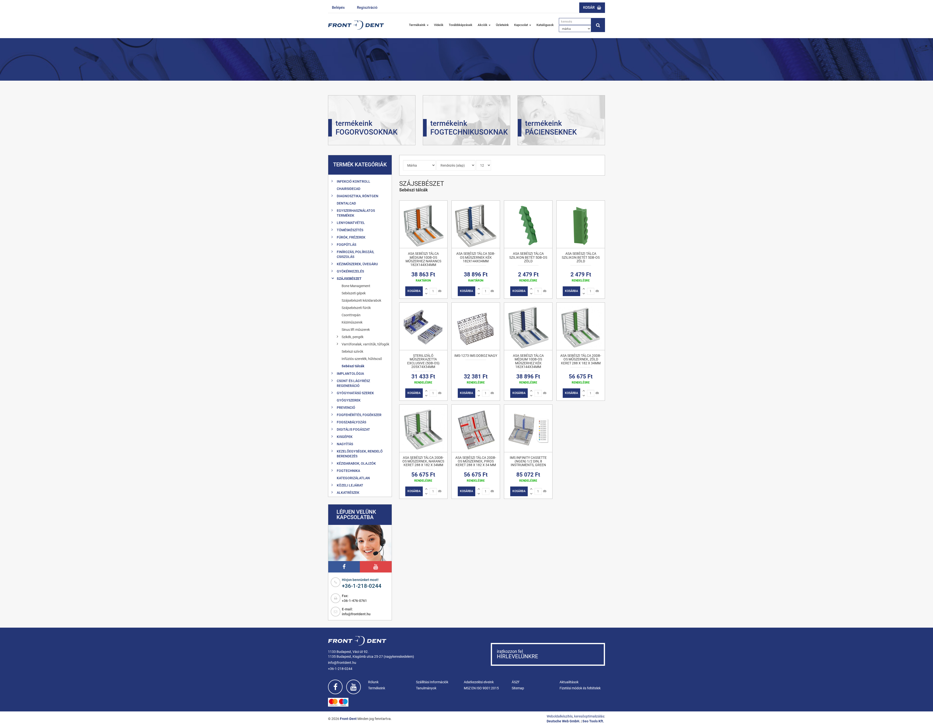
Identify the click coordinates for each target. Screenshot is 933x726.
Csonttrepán (351, 315)
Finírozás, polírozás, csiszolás (355, 254)
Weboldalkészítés (560, 716)
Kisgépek (345, 437)
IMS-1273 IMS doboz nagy (475, 356)
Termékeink (417, 25)
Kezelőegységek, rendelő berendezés (360, 453)
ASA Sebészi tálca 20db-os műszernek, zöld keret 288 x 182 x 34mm (580, 359)
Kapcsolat (521, 25)
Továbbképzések (460, 25)
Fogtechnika (348, 471)
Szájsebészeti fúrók (356, 308)
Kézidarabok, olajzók (356, 463)
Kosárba (414, 291)
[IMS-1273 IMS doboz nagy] (476, 326)
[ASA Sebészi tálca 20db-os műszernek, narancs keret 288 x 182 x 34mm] (423, 428)
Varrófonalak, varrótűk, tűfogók (365, 344)
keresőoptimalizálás (589, 716)
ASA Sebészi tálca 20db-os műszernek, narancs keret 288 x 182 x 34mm (423, 461)
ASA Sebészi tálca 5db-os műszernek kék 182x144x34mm (475, 257)
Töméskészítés (350, 230)
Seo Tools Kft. (593, 721)
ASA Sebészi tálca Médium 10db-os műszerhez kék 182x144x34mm (528, 361)
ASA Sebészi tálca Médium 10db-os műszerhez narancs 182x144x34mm (423, 259)
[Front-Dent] (356, 25)
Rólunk (373, 682)
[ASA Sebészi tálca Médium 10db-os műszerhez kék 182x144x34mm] (528, 326)
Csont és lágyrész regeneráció (353, 383)
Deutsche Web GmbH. (563, 721)
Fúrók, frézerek (351, 237)
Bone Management (356, 286)
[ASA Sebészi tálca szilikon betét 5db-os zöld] (528, 224)
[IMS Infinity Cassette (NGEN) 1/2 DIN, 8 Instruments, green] (528, 428)
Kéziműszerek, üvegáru (357, 264)
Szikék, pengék (352, 337)
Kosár (589, 7)
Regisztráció (367, 7)
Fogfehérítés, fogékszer (359, 415)
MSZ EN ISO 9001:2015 (481, 688)
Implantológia (350, 374)
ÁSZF (516, 682)
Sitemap (518, 688)
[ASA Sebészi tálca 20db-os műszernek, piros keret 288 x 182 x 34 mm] (476, 428)
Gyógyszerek (349, 400)
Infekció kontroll (353, 181)
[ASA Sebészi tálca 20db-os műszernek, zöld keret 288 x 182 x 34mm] (581, 326)
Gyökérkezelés (350, 271)
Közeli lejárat (350, 485)
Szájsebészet (349, 279)
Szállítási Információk (432, 682)
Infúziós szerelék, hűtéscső (362, 359)
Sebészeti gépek (354, 293)
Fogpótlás (346, 245)
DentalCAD (346, 203)
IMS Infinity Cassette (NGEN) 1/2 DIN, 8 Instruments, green (528, 461)
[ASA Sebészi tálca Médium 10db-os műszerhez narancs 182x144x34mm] (423, 224)
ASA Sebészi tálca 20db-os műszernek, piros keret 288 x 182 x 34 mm (475, 461)
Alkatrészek (348, 493)
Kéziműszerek (352, 322)
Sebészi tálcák (353, 366)
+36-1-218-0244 (361, 586)
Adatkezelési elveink (479, 682)
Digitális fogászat (353, 429)
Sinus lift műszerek (356, 330)
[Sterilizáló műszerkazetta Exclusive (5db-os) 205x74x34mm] (423, 326)
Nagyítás (345, 444)
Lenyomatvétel (351, 223)
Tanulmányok (426, 688)
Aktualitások (569, 682)
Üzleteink (502, 25)
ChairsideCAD (348, 189)
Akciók (483, 25)
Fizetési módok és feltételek (580, 688)
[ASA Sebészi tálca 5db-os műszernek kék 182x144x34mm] (476, 224)
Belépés (338, 7)
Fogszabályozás (351, 422)
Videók (438, 25)
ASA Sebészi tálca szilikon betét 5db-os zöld (528, 257)
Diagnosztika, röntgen (357, 196)
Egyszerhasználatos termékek (356, 213)
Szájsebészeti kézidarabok (361, 300)
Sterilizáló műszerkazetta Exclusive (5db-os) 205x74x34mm (423, 361)
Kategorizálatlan (353, 478)
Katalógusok (545, 25)
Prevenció (346, 408)
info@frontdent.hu (356, 614)
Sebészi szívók (352, 351)
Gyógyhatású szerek (355, 393)
